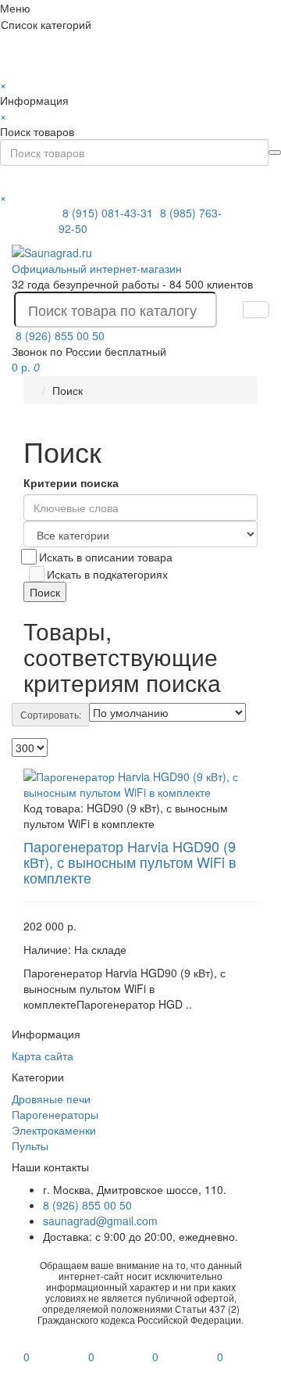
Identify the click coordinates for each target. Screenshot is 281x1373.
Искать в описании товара (106, 557)
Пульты (30, 1145)
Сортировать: (50, 714)
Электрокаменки (54, 1130)
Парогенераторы (55, 1114)
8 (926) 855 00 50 (60, 335)
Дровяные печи (51, 1098)
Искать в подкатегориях (107, 574)
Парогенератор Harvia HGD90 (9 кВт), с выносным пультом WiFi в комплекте (130, 861)
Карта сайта (42, 1055)
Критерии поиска (71, 482)
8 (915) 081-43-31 (109, 212)
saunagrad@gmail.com (100, 1220)
